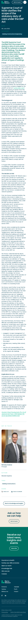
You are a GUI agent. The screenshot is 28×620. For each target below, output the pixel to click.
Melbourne (5, 591)
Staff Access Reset (21, 612)
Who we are (5, 571)
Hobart (16, 591)
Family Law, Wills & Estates (10, 563)
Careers (4, 574)
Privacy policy (5, 612)
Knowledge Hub (7, 568)
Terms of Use (13, 612)
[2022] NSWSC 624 (14, 413)
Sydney (4, 589)
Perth (15, 589)
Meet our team (7, 566)
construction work (18, 88)
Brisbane (4, 587)
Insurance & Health (8, 560)
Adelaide (16, 587)
